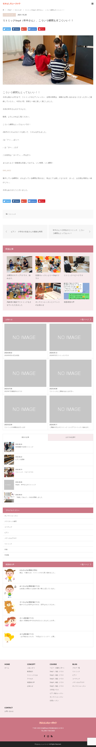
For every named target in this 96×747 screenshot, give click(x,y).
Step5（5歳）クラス (57, 686)
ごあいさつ (31, 668)
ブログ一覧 (76, 668)
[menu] (92, 3)
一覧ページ (84, 319)
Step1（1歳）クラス (57, 671)
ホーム (6, 668)
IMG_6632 (7, 170)
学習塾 (6, 555)
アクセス (30, 679)
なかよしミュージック (42, 744)
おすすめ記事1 (71, 437)
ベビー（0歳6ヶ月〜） (57, 668)
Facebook (44, 736)
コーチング (8, 527)
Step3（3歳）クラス (57, 679)
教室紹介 (30, 671)
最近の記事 (25, 437)
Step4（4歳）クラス (57, 682)
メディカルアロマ (10, 538)
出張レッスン (54, 700)
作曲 (6, 549)
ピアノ (6, 532)
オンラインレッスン (11, 516)
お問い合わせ (9, 711)
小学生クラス (54, 690)
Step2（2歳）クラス (57, 675)
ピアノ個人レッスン (56, 693)
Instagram (48, 736)
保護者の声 (31, 682)
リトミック (9, 15)
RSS (51, 736)
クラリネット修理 (10, 521)
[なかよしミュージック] (20, 4)
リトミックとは (32, 675)
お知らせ (30, 686)
